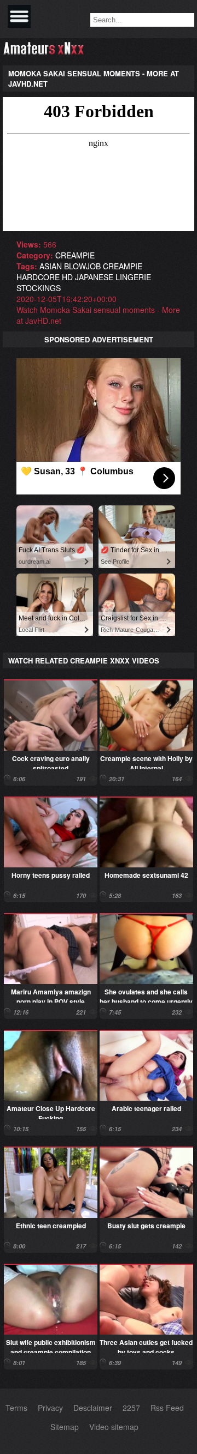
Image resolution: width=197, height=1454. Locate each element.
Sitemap (64, 1426)
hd (67, 277)
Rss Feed (167, 1407)
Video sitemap (113, 1426)
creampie (75, 255)
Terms (16, 1407)
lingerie (133, 277)
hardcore (38, 277)
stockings (38, 287)
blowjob (82, 266)
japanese (94, 277)
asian (50, 266)
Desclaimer (92, 1407)
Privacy (50, 1407)
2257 (131, 1407)
